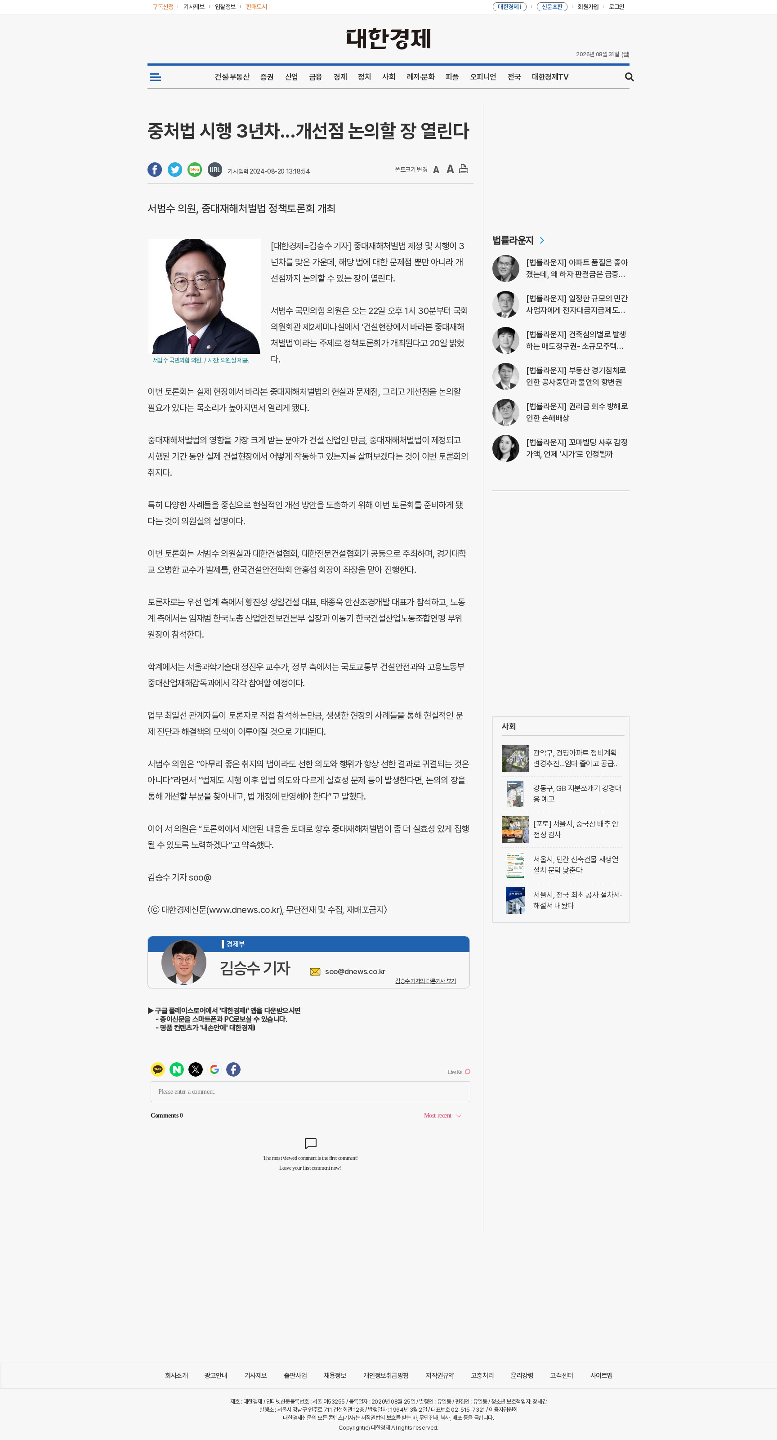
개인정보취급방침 (386, 1376)
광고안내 (216, 1376)
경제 (340, 76)
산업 (291, 76)
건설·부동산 (232, 76)
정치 (364, 76)
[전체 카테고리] (155, 76)
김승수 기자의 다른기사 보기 (425, 981)
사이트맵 (601, 1376)
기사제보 (256, 1376)
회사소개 (176, 1376)
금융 (315, 76)
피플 (452, 76)
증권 (266, 76)
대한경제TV (550, 76)
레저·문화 (421, 76)
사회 (388, 76)
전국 (514, 76)
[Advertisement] (561, 160)
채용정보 (335, 1376)
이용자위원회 (503, 1409)
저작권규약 (440, 1376)
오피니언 (483, 76)
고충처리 (482, 1376)
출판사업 (295, 1376)
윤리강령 (522, 1376)
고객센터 (561, 1376)
